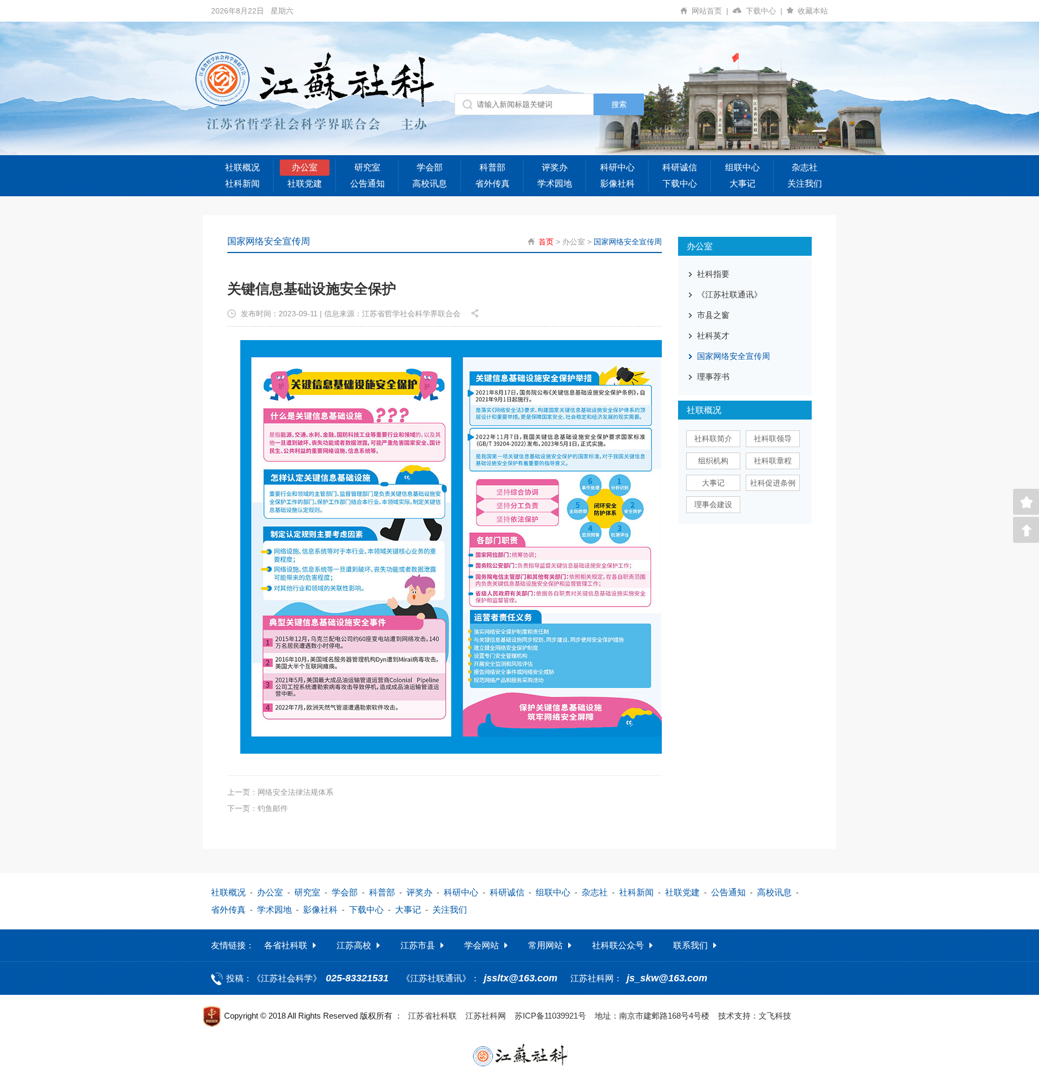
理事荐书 (713, 376)
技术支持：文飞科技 (754, 1015)
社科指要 (713, 273)
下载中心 (764, 10)
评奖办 (555, 167)
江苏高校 (354, 945)
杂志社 (805, 167)
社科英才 (713, 335)
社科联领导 (773, 438)
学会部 (430, 167)
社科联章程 (773, 460)
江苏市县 (417, 945)
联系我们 (690, 945)
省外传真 (492, 183)
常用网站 (545, 945)
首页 (546, 241)
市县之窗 (713, 315)
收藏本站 (813, 10)
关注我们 (804, 183)
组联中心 (742, 167)
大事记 (742, 183)
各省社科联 (285, 945)
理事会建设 (713, 504)
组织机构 (713, 460)
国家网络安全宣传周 (628, 241)
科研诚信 (679, 167)
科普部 (492, 167)
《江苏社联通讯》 (729, 294)
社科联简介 (713, 438)
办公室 (305, 167)
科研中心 (617, 167)
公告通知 (367, 183)
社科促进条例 (772, 482)
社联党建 (304, 183)
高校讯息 (429, 183)
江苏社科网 (485, 1015)
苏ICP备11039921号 (550, 1015)
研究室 (367, 167)
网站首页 (710, 10)
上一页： (280, 792)
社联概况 (242, 167)
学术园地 (554, 183)
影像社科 (617, 183)
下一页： (257, 808)
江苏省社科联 (432, 1015)
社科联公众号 (618, 945)
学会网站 (481, 945)
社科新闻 (242, 183)
